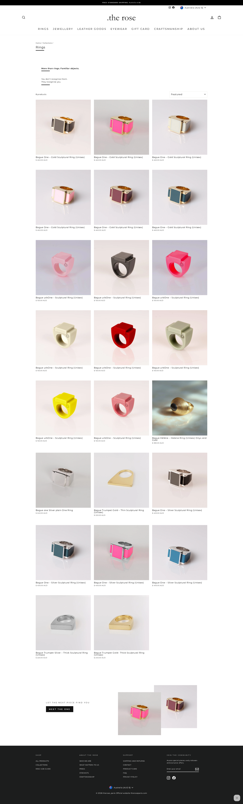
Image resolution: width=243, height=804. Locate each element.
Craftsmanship (168, 28)
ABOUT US (196, 28)
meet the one (59, 709)
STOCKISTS (84, 773)
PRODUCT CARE (130, 769)
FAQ (125, 773)
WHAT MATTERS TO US (89, 765)
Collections (47, 43)
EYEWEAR (119, 28)
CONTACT (127, 765)
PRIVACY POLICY (130, 777)
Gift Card (140, 28)
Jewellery (63, 28)
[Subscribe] (197, 769)
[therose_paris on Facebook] (174, 778)
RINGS (43, 28)
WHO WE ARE (85, 761)
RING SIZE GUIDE (43, 769)
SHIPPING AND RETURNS (134, 761)
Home (38, 43)
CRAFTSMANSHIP (86, 777)
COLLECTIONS (42, 765)
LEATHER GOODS (91, 28)
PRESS (82, 769)
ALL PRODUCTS (42, 761)
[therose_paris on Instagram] (168, 778)
